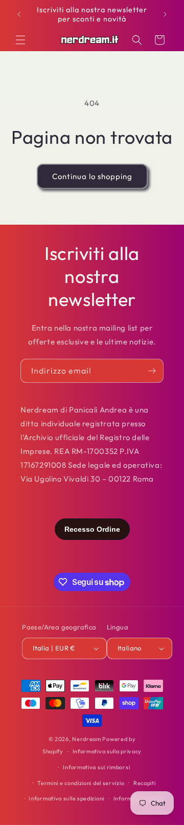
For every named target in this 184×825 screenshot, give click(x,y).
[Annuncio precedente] (19, 14)
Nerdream (86, 739)
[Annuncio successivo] (165, 14)
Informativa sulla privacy (107, 751)
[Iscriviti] (152, 371)
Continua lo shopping (92, 176)
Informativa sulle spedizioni (66, 798)
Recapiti (144, 783)
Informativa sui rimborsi (96, 767)
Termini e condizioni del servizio (80, 783)
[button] (20, 40)
